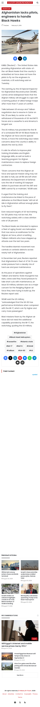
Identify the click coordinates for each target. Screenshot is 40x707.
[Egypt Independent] (20, 2)
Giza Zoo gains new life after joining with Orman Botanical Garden (25, 665)
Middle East (6, 9)
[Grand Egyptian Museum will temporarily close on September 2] (7, 656)
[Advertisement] (20, 465)
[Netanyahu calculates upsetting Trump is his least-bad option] (29, 589)
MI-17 (10, 346)
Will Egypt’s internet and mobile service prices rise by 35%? (17, 644)
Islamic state (27, 341)
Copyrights (27, 694)
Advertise (11, 694)
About (4, 694)
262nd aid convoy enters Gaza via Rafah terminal (10, 574)
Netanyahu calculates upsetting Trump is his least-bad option (29, 598)
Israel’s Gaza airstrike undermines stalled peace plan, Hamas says (29, 575)
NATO (20, 346)
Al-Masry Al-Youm (24, 691)
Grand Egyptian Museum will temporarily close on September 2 (25, 656)
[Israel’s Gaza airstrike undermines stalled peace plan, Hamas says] (29, 565)
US (32, 350)
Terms (20, 697)
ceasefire (12, 341)
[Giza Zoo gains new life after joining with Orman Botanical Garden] (7, 666)
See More (20, 675)
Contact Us (19, 694)
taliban (11, 350)
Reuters (6, 25)
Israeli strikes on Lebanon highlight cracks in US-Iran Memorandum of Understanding (8, 600)
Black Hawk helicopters (20, 337)
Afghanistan (20, 333)
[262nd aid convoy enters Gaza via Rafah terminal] (10, 565)
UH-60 (22, 350)
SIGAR (30, 346)
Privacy (35, 694)
